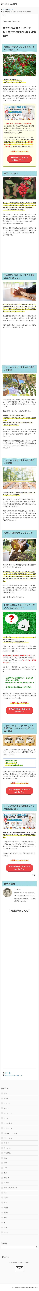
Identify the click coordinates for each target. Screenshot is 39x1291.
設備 (5, 1227)
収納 (5, 1158)
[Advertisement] (19, 255)
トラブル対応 (8, 1123)
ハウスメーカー (8, 1128)
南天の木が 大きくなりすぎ (13, 1075)
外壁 (5, 1173)
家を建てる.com (9, 4)
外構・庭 (7, 1073)
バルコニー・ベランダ (10, 1133)
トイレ (6, 1118)
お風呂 (6, 1098)
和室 (5, 1163)
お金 (5, 1093)
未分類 (6, 1207)
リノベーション (8, 1138)
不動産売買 (7, 1153)
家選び (6, 1197)
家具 (5, 1192)
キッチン (6, 1108)
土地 (5, 1168)
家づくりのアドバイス (10, 1187)
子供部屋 (6, 1182)
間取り (6, 1232)
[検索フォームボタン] (36, 1247)
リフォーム (7, 1148)
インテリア (7, 1103)
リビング (6, 1143)
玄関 (5, 1217)
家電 (5, 1202)
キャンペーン (8, 1113)
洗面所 (6, 1212)
